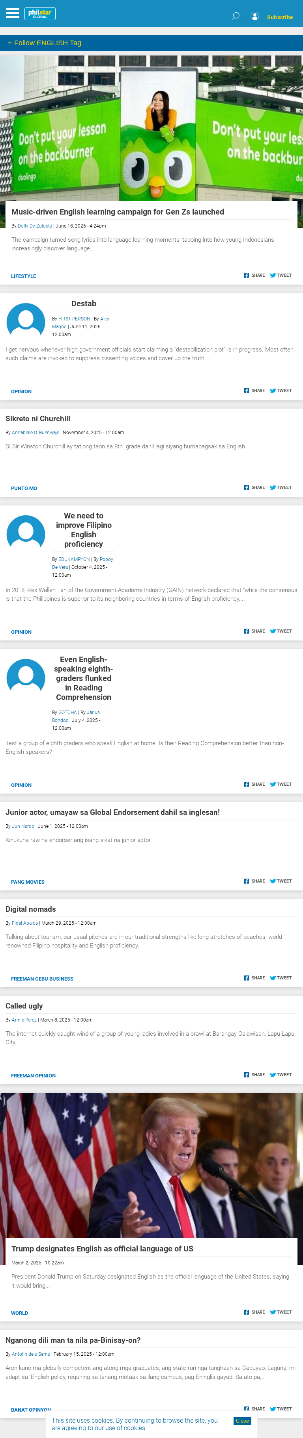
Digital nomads (31, 909)
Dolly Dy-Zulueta (35, 226)
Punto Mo (24, 488)
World (19, 1313)
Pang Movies (28, 882)
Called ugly (24, 1005)
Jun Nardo (23, 826)
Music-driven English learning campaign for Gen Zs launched (117, 212)
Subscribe (280, 17)
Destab (83, 303)
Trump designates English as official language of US (102, 1248)
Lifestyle (23, 276)
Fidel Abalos (25, 923)
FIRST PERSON (74, 319)
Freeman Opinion (33, 1076)
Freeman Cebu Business (42, 979)
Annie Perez (24, 1020)
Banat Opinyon (31, 1410)
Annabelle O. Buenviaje (35, 432)
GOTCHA (67, 712)
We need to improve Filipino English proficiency (84, 530)
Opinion (21, 391)
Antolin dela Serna (31, 1354)
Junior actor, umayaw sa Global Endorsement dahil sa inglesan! (113, 812)
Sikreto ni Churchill (38, 418)
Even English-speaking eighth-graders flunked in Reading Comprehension (83, 678)
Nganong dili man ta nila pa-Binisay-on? (73, 1340)
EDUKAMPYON (74, 559)
